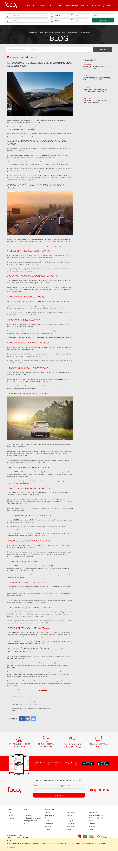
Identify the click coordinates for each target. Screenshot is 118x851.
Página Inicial (32, 32)
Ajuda (97, 5)
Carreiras (27, 815)
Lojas (55, 5)
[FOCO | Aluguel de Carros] (11, 5)
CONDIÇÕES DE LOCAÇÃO (32, 821)
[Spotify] (95, 790)
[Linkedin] (104, 790)
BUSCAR (102, 50)
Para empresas (72, 5)
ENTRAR (108, 5)
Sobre (10, 810)
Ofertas (11, 818)
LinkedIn (33, 718)
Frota (61, 5)
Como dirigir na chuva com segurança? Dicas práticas (28, 701)
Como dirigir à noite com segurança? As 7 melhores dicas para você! (31, 709)
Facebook (22, 718)
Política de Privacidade (101, 843)
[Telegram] (108, 790)
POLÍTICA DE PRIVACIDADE (32, 818)
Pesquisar (102, 20)
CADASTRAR (59, 795)
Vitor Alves (36, 57)
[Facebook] (99, 790)
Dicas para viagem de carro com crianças (24, 704)
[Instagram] (91, 790)
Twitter (27, 718)
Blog (82, 5)
